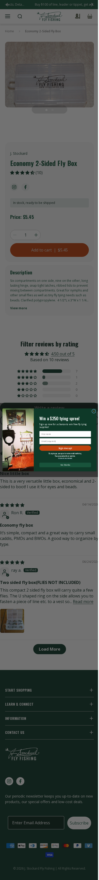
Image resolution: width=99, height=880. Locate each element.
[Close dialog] (93, 411)
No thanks (65, 465)
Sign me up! (65, 448)
